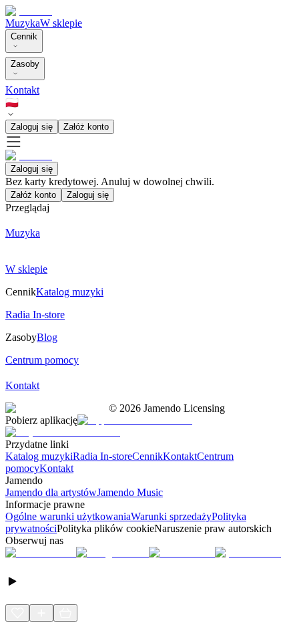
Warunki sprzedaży (171, 516)
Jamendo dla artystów (51, 492)
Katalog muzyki (39, 456)
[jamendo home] (28, 11)
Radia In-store (102, 456)
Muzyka (22, 23)
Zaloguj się (32, 127)
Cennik (24, 36)
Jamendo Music (130, 492)
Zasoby (25, 64)
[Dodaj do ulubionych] (17, 613)
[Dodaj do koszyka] (65, 613)
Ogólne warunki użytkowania (68, 516)
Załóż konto (86, 127)
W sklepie (61, 23)
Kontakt (22, 90)
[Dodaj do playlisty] (41, 613)
